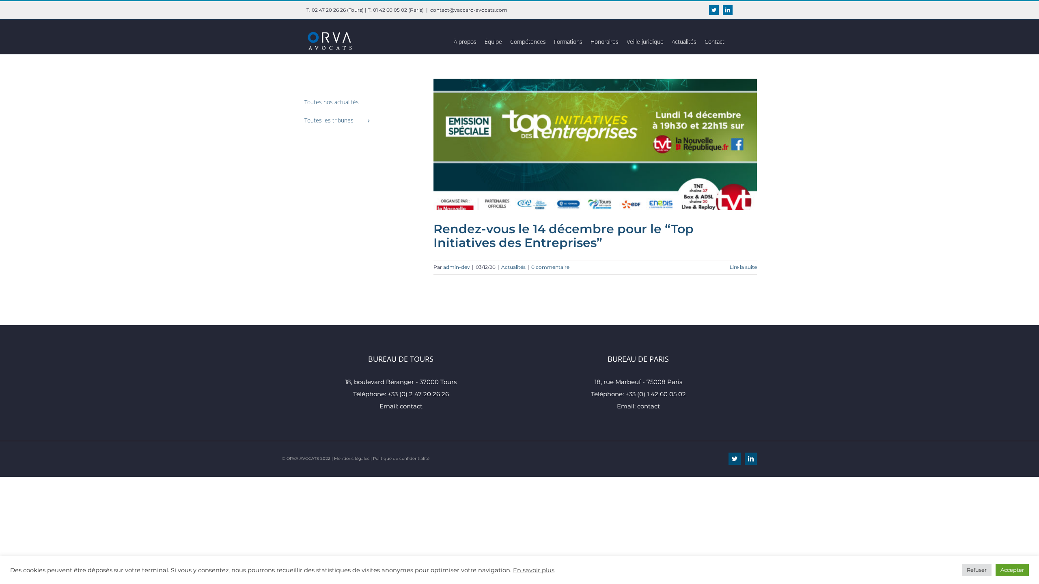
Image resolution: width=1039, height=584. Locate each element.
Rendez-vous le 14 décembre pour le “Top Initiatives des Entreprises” (563, 235)
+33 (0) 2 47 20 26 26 (418, 394)
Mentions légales (351, 458)
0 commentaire (550, 267)
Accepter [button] (1012, 570)
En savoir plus (533, 570)
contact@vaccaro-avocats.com (468, 10)
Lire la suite (743, 267)
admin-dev (456, 267)
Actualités (513, 267)
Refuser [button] (977, 570)
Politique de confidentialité (401, 458)
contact (411, 406)
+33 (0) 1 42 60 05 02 (655, 394)
